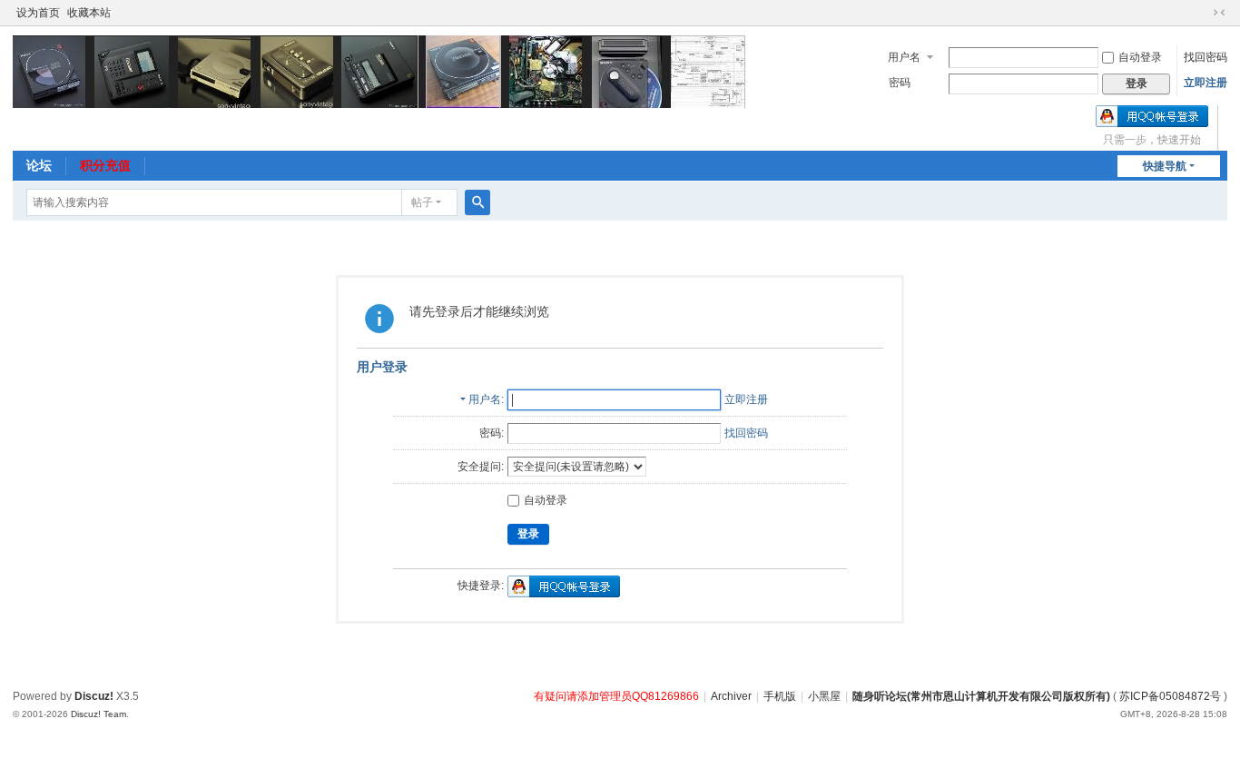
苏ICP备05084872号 (1170, 696)
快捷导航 (1164, 166)
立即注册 (1205, 82)
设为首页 (38, 12)
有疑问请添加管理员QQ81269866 (616, 696)
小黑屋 (824, 696)
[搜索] (477, 202)
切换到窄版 (1219, 13)
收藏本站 (89, 12)
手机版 (779, 696)
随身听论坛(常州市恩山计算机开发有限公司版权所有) (981, 696)
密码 (899, 82)
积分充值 (105, 165)
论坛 (39, 165)
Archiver (731, 696)
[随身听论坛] (379, 70)
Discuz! (93, 696)
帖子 (422, 202)
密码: (491, 433)
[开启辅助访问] (1201, 13)
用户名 (904, 57)
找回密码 (1205, 57)
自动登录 (1140, 57)
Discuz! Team (98, 714)
